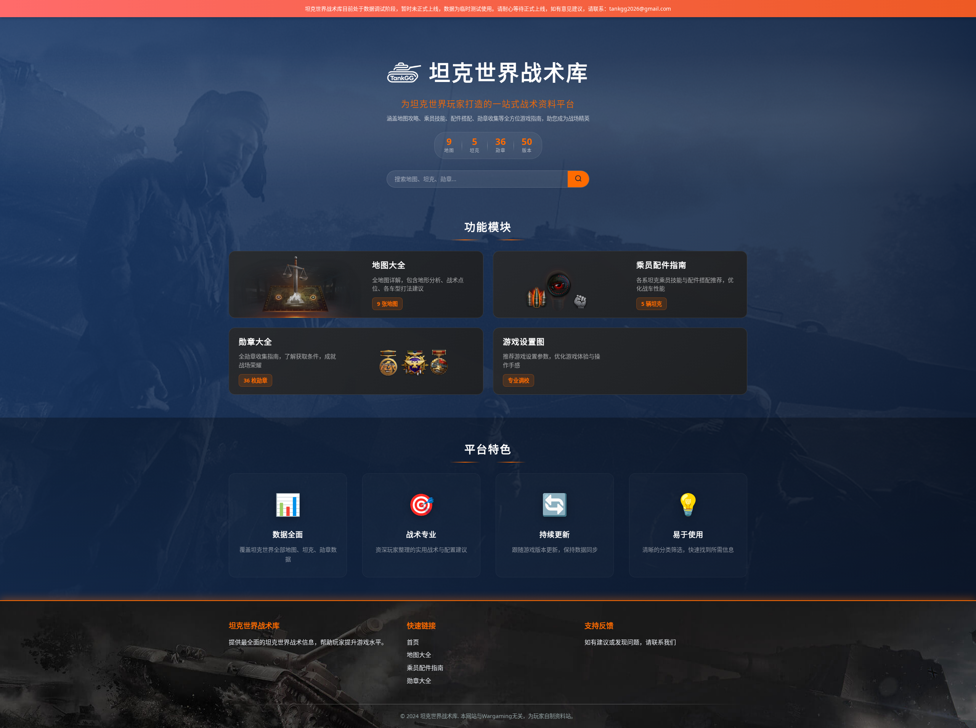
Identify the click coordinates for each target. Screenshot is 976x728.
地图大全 (419, 655)
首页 (413, 642)
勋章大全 (419, 681)
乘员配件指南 (425, 668)
